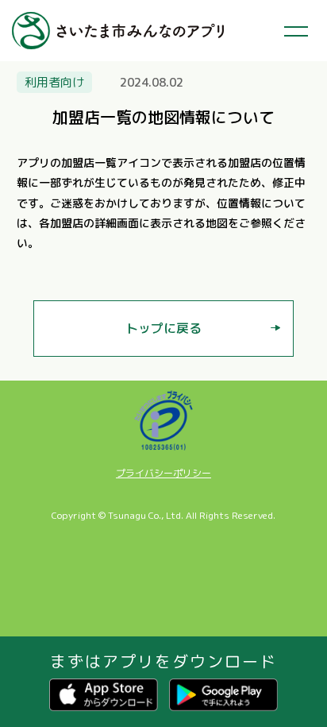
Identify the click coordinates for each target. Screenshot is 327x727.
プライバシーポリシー (163, 473)
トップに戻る (163, 328)
